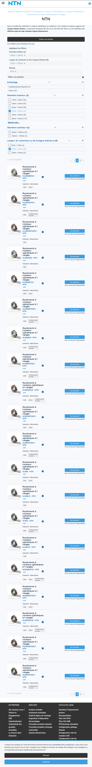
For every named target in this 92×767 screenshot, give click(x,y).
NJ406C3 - (29, 496)
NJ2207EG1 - (30, 258)
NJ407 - (28, 521)
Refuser (46, 755)
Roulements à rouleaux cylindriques (68, 11)
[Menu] (3, 3)
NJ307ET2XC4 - (29, 444)
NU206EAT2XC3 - (30, 596)
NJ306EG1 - (29, 337)
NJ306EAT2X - (28, 283)
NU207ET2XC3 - (29, 676)
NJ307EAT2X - (31, 390)
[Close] (83, 77)
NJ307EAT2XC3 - (29, 417)
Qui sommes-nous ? (17, 710)
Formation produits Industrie (40, 724)
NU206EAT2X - (31, 569)
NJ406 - (28, 471)
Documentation (65, 716)
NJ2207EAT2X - (29, 203)
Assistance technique (37, 713)
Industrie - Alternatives (30, 184)
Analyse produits (35, 710)
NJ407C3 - (29, 547)
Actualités (13, 730)
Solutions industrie (22, 11)
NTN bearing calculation (68, 724)
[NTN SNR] (14, 3)
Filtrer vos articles (46, 39)
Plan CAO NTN (64, 718)
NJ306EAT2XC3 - (30, 310)
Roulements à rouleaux (42, 11)
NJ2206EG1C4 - (29, 177)
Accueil (10, 11)
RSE (10, 718)
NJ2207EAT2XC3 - (30, 232)
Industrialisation (15, 721)
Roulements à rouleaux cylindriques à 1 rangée (46, 14)
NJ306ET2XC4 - (29, 364)
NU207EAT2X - (31, 620)
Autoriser (46, 762)
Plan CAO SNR (64, 721)
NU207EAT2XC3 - (30, 647)
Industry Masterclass (37, 733)
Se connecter (74, 176)
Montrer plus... (14, 123)
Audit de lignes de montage (40, 716)
